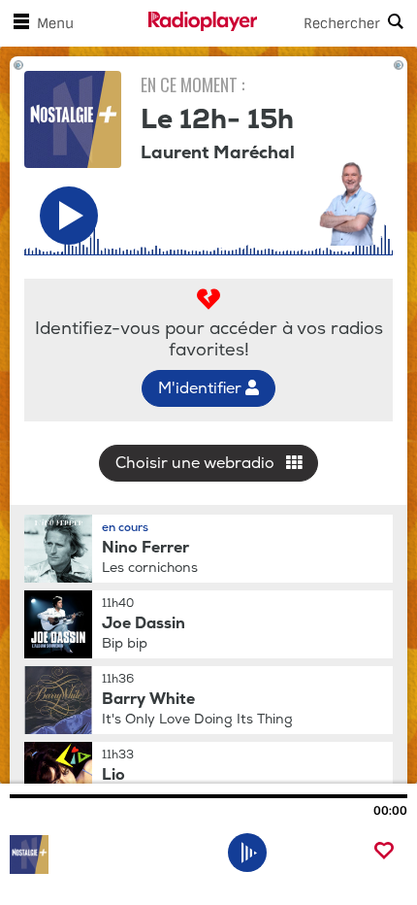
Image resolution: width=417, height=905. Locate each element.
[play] (247, 853)
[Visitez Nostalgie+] (114, 854)
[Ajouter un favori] (384, 852)
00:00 (390, 811)
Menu (55, 23)
